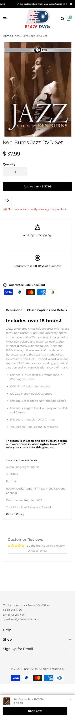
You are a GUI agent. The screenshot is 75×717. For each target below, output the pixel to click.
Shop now (35, 711)
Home (7, 36)
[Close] (70, 4)
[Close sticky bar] (70, 699)
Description (14, 310)
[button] (37, 514)
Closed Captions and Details (47, 310)
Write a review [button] (37, 550)
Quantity (9, 164)
